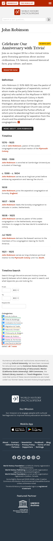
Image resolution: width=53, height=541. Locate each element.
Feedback (39, 442)
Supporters (27, 447)
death (41, 258)
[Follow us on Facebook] (14, 458)
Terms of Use (43, 445)
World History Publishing (15, 470)
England (13, 193)
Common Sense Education (35, 366)
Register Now (11, 70)
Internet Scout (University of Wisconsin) (21, 369)
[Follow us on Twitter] (19, 458)
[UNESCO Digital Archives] (26, 506)
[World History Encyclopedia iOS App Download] (18, 430)
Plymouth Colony (22, 258)
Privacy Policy (28, 445)
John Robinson (14, 146)
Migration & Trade (12, 326)
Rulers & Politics (12, 336)
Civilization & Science (13, 323)
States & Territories (13, 340)
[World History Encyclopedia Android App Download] (35, 430)
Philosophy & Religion (14, 333)
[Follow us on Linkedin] (29, 458)
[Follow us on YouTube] (38, 458)
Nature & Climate (12, 330)
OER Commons (36, 371)
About (5, 442)
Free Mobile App (27, 3)
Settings (40, 447)
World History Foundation (13, 466)
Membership (12, 3)
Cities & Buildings (12, 320)
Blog (48, 442)
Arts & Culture (11, 316)
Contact (15, 442)
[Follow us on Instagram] (34, 458)
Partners (15, 447)
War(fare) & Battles (13, 343)
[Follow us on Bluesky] (24, 458)
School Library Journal (12, 374)
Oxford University (20, 363)
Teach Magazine (34, 374)
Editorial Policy (12, 445)
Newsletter (27, 442)
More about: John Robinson (18, 128)
